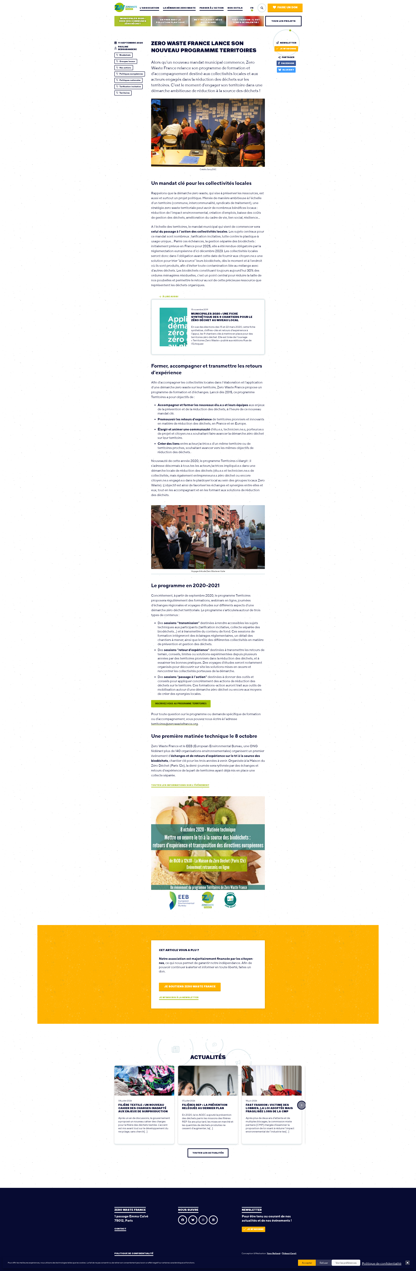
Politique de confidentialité (381, 1263)
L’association (149, 8)
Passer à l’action (212, 8)
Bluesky (288, 70)
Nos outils (235, 8)
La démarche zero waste (179, 8)
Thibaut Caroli (289, 1253)
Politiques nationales (130, 80)
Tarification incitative (130, 86)
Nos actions (125, 67)
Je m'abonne (288, 48)
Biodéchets (125, 55)
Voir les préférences (346, 1262)
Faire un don (287, 7)
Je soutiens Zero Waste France (190, 986)
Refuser (324, 1262)
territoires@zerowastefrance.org (174, 724)
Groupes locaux (127, 61)
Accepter (307, 1262)
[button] (407, 1262)
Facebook (287, 63)
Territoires (124, 93)
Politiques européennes (131, 74)
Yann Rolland (273, 1253)
